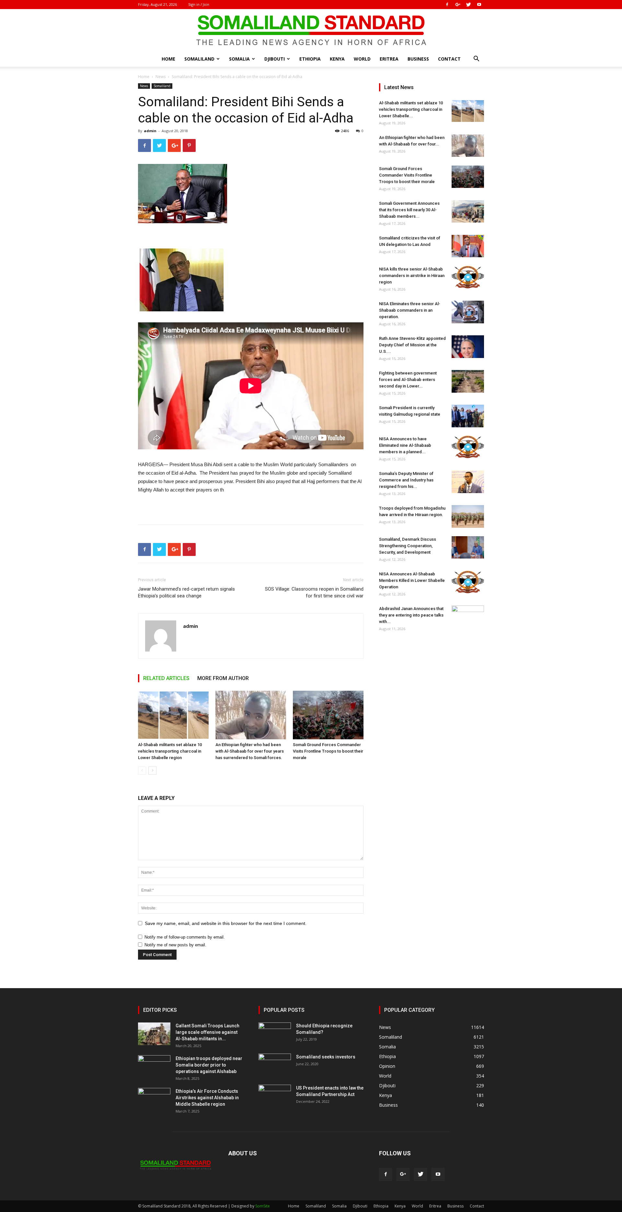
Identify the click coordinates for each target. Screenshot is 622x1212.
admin (150, 130)
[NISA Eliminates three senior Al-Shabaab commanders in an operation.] (468, 312)
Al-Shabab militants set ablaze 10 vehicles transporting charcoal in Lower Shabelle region (170, 751)
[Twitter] (468, 4)
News (161, 76)
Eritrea (389, 59)
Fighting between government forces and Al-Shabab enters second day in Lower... (408, 379)
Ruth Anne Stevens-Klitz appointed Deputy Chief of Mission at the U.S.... (412, 345)
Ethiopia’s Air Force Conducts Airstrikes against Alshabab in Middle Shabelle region (207, 1098)
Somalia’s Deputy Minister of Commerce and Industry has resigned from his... (406, 480)
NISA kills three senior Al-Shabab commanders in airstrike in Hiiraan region (411, 275)
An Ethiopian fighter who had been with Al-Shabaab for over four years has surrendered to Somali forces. (249, 751)
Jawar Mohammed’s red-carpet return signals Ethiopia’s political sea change (186, 592)
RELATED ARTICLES (166, 678)
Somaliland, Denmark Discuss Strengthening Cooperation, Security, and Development (407, 546)
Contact (449, 59)
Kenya (337, 59)
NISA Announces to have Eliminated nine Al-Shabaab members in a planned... (405, 445)
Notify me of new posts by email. (175, 944)
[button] (476, 59)
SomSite (262, 1206)
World (362, 59)
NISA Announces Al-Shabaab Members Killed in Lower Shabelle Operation (412, 580)
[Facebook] (447, 4)
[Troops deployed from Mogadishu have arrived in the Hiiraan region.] (468, 516)
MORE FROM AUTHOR (223, 678)
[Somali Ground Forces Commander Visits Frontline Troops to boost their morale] (328, 715)
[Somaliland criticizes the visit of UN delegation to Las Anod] (468, 246)
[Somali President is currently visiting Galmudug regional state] (468, 416)
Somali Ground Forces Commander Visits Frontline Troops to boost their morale (328, 751)
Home (168, 59)
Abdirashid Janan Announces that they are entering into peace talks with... (411, 615)
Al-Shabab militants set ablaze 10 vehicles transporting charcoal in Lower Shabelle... (411, 109)
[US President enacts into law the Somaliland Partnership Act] (275, 1096)
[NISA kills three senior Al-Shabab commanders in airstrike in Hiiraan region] (468, 277)
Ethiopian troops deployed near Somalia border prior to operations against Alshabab (209, 1065)
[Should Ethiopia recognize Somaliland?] (275, 1033)
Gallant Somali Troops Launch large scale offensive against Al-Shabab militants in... (207, 1032)
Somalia (239, 59)
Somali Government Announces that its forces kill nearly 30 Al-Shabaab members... (409, 210)
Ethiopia (310, 59)
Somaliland (199, 59)
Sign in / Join (198, 4)
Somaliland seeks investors (325, 1056)
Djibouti (274, 59)
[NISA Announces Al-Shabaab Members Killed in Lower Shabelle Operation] (468, 582)
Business (418, 59)
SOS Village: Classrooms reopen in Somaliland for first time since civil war (314, 592)
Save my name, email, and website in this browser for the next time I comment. (225, 923)
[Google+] (458, 4)
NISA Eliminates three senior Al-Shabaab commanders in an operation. (409, 310)
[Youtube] (479, 4)
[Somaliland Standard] (311, 30)
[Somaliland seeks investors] (275, 1065)
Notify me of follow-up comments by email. (184, 937)
